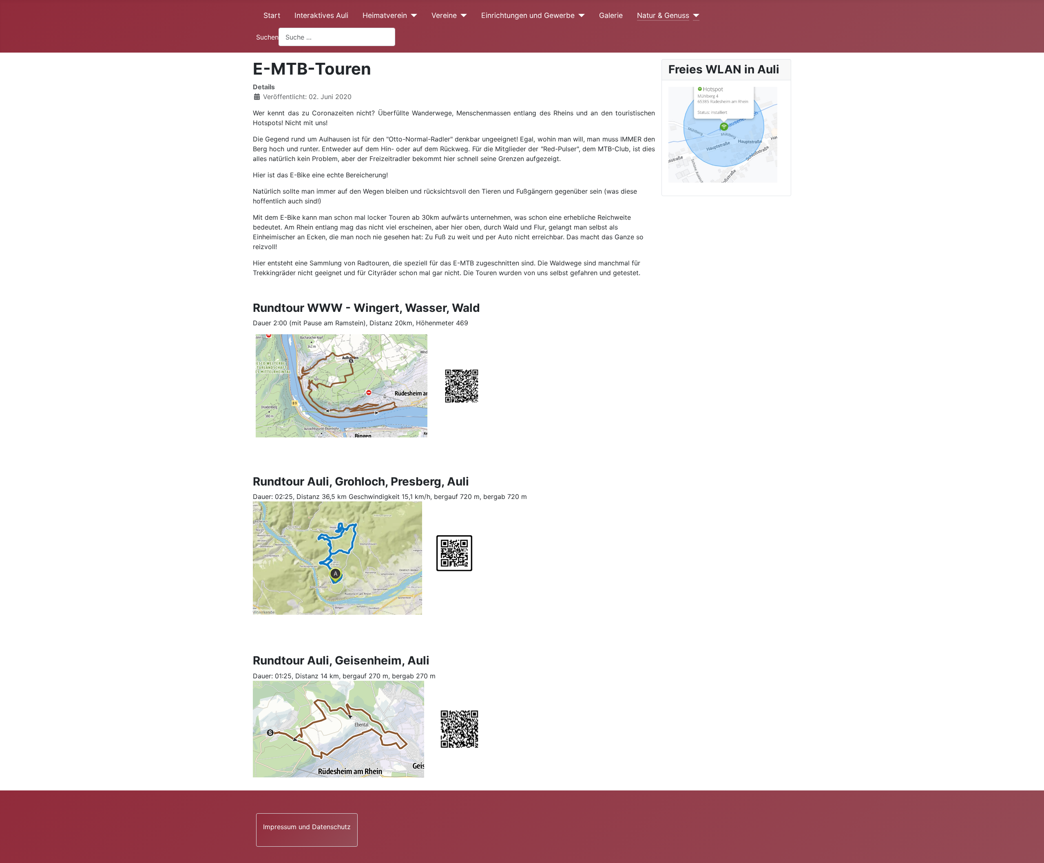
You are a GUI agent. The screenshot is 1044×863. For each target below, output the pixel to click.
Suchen (267, 37)
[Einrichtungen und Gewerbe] (580, 15)
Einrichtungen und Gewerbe (528, 15)
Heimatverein (385, 15)
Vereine (444, 15)
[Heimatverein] (412, 15)
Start (271, 15)
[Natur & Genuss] (694, 15)
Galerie (611, 15)
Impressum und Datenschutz (307, 827)
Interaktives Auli (321, 15)
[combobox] (337, 37)
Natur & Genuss (663, 15)
